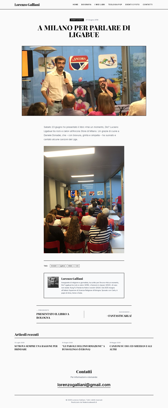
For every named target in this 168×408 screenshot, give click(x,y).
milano (70, 266)
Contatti (148, 4)
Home (75, 4)
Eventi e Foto (132, 4)
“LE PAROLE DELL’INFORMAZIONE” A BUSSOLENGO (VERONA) (83, 347)
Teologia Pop (115, 4)
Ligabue (62, 266)
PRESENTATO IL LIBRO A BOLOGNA (52, 315)
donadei (54, 266)
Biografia (86, 4)
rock (77, 266)
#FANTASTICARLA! (119, 316)
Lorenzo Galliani (27, 4)
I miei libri (100, 4)
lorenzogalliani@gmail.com (84, 384)
